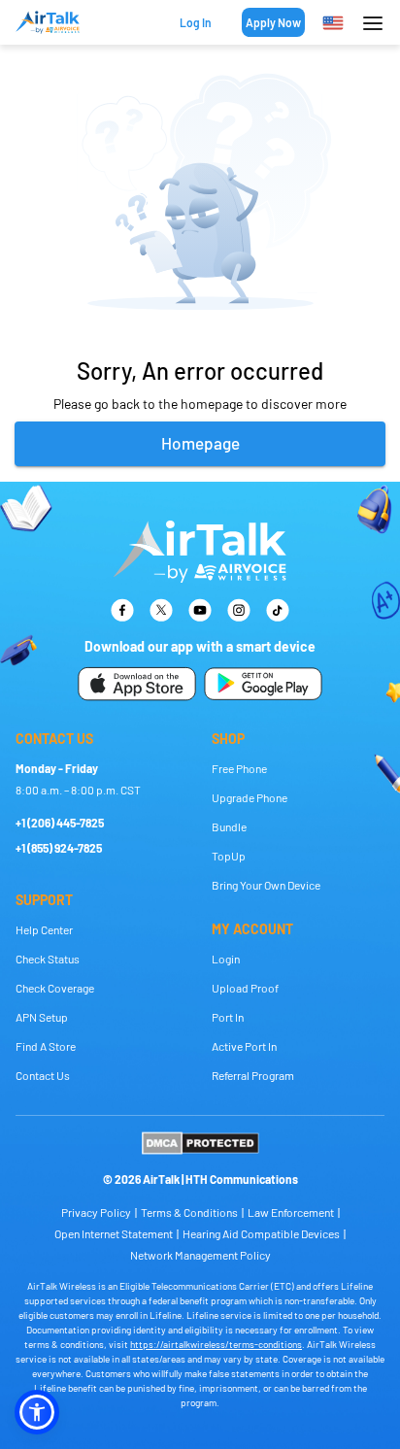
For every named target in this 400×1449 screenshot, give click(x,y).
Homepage (200, 443)
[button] (36, 1412)
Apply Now (273, 22)
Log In (196, 22)
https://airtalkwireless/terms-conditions (216, 1344)
